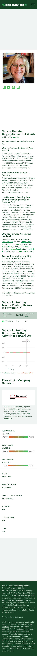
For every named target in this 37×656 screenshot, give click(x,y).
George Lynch (26, 242)
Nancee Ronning (16, 249)
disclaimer (24, 636)
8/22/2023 (9, 321)
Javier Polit (23, 246)
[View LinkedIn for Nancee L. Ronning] (4, 87)
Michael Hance (7, 242)
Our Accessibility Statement (12, 617)
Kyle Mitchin (7, 246)
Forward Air (14, 137)
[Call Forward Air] (9, 87)
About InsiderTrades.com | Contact (15, 585)
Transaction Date (7, 315)
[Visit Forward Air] (18, 87)
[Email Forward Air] (13, 87)
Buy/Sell (19, 315)
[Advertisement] (18, 29)
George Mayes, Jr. (17, 244)
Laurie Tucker (21, 251)
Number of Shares (29, 315)
